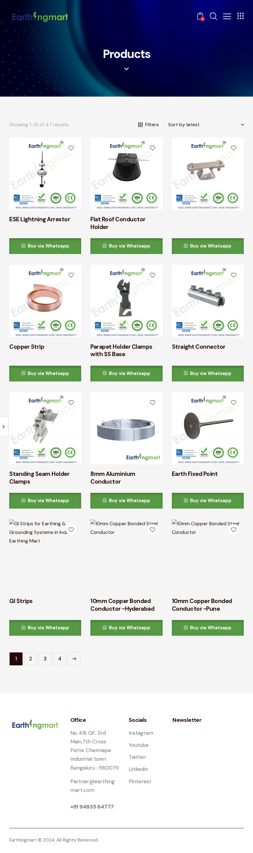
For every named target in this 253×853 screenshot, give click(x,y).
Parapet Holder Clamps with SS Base (121, 350)
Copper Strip (26, 347)
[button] (227, 16)
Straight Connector (199, 347)
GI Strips (21, 601)
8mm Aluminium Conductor (112, 477)
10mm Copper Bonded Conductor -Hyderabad (122, 605)
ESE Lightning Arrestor (39, 219)
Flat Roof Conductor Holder (118, 223)
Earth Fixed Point (195, 474)
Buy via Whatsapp (48, 246)
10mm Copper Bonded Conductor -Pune (202, 605)
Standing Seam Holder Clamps (39, 477)
